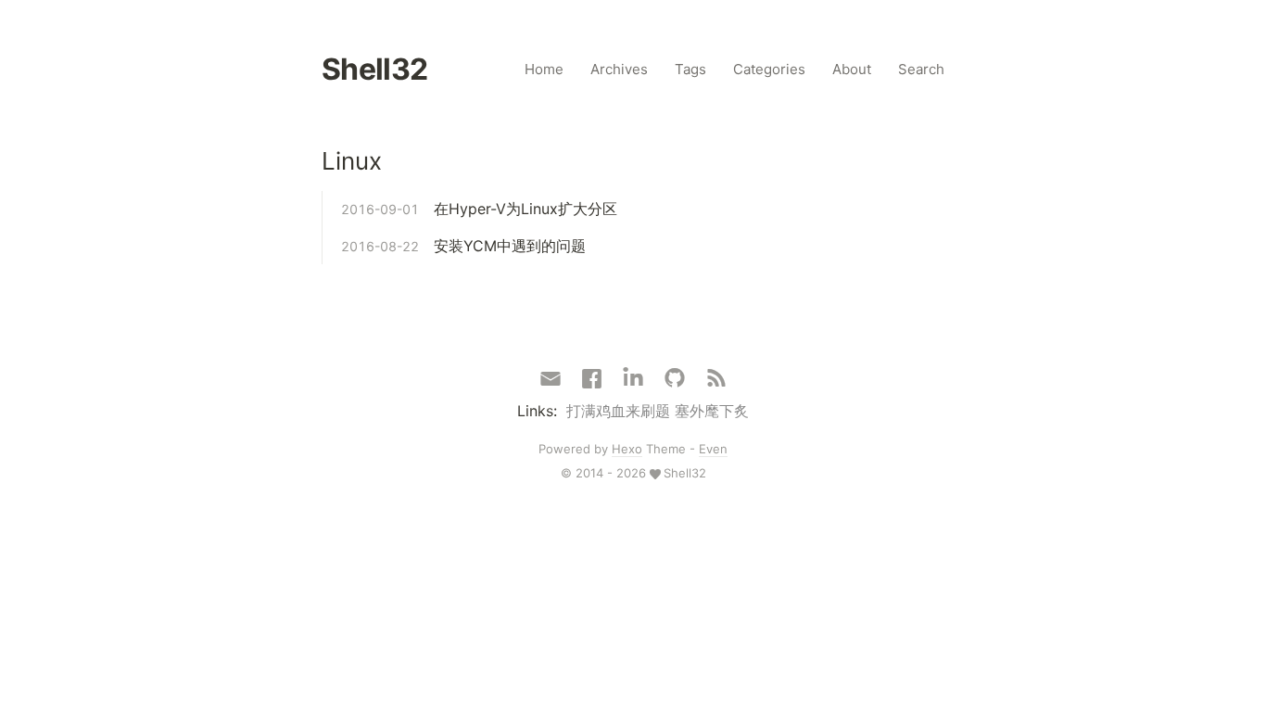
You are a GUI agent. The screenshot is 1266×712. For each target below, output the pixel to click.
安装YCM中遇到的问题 (510, 245)
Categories (769, 69)
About (851, 69)
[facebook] (591, 378)
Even (713, 448)
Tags (690, 69)
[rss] (716, 378)
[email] (550, 376)
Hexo (627, 448)
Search (921, 69)
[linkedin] (633, 378)
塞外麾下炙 (712, 410)
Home (544, 69)
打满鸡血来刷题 (618, 410)
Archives (619, 69)
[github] (675, 378)
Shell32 (375, 69)
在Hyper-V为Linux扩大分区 (525, 208)
